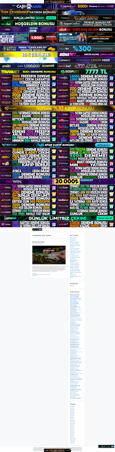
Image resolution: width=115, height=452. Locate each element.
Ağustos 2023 (72, 438)
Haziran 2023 (72, 441)
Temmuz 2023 (72, 439)
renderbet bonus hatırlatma (79, 320)
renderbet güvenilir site (78, 348)
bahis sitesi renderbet (74, 296)
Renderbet (34, 273)
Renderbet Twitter (74, 381)
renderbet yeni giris (74, 390)
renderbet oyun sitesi (73, 364)
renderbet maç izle (73, 356)
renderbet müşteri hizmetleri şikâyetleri (74, 360)
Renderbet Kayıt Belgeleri (74, 242)
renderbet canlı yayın (73, 330)
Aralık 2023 (72, 432)
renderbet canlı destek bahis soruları (74, 329)
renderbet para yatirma (75, 365)
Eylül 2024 (72, 418)
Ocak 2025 (72, 414)
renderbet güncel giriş (72, 348)
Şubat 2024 (72, 429)
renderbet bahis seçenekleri (75, 314)
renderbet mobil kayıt (79, 359)
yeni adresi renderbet (75, 398)
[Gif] (57, 108)
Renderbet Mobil (73, 359)
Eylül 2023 (72, 436)
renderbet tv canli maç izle (76, 379)
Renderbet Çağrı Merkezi (74, 248)
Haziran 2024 (72, 423)
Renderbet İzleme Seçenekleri (75, 251)
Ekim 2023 (72, 435)
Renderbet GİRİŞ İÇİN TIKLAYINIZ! (57, 44)
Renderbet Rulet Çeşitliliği (74, 252)
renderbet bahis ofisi (78, 312)
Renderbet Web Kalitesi (74, 255)
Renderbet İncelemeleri (74, 267)
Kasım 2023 (72, 433)
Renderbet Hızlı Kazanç (74, 249)
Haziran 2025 (72, 409)
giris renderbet (74, 301)
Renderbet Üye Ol (73, 258)
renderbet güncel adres (74, 347)
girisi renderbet (73, 300)
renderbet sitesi (74, 374)
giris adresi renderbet (75, 298)
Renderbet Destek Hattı (74, 243)
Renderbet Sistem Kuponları (75, 270)
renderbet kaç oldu (73, 354)
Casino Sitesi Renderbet (74, 297)
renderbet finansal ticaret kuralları (74, 338)
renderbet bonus (72, 320)
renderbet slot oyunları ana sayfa (74, 375)
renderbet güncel (41, 274)
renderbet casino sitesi (75, 332)
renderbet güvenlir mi (73, 350)
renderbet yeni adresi (75, 389)
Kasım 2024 (72, 415)
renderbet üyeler (72, 395)
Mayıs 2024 (72, 424)
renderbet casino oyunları (74, 331)
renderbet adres (73, 308)
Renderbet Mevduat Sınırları (75, 257)
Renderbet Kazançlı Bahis (74, 269)
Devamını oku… (54, 271)
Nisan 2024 (72, 426)
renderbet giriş (74, 344)
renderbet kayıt (73, 353)
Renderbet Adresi (73, 237)
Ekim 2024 (72, 417)
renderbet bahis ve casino (73, 319)
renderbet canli (73, 322)
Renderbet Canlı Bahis (75, 325)
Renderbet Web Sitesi (75, 385)
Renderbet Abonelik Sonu (74, 264)
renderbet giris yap (74, 342)
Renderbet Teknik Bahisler (75, 266)
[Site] (28, 78)
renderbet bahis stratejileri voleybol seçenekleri (75, 318)
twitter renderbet (73, 396)
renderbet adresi (73, 309)
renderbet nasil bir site (75, 361)
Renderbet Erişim (73, 274)
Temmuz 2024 (72, 421)
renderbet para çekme (74, 366)
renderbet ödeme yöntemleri (74, 394)
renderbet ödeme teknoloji (73, 393)
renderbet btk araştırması (73, 321)
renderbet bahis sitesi (75, 315)
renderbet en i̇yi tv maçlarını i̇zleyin (74, 336)
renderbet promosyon (74, 369)
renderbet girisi (73, 341)
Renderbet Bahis (38, 242)
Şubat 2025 (72, 412)
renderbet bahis (35, 274)
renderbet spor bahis (47, 274)
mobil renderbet (73, 307)
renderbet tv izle (72, 380)
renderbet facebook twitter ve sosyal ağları (75, 337)
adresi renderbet (74, 294)
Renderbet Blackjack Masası (75, 245)
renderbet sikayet (73, 372)
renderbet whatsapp (73, 386)
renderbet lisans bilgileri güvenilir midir (74, 355)
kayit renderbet (73, 305)
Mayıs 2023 (72, 442)
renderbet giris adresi (74, 339)
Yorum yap (35, 275)
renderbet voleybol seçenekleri (73, 384)
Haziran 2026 (72, 406)
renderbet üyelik (77, 395)
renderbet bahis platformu (74, 313)
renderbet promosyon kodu (76, 370)
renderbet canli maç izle (75, 324)
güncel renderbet (73, 304)
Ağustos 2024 (72, 420)
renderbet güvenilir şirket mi (73, 349)
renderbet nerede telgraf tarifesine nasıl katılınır (75, 363)
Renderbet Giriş (73, 239)
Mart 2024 (72, 427)
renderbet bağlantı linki (79, 319)
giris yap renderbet (74, 303)
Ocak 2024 (72, 430)
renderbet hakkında (73, 351)
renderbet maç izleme (75, 358)
